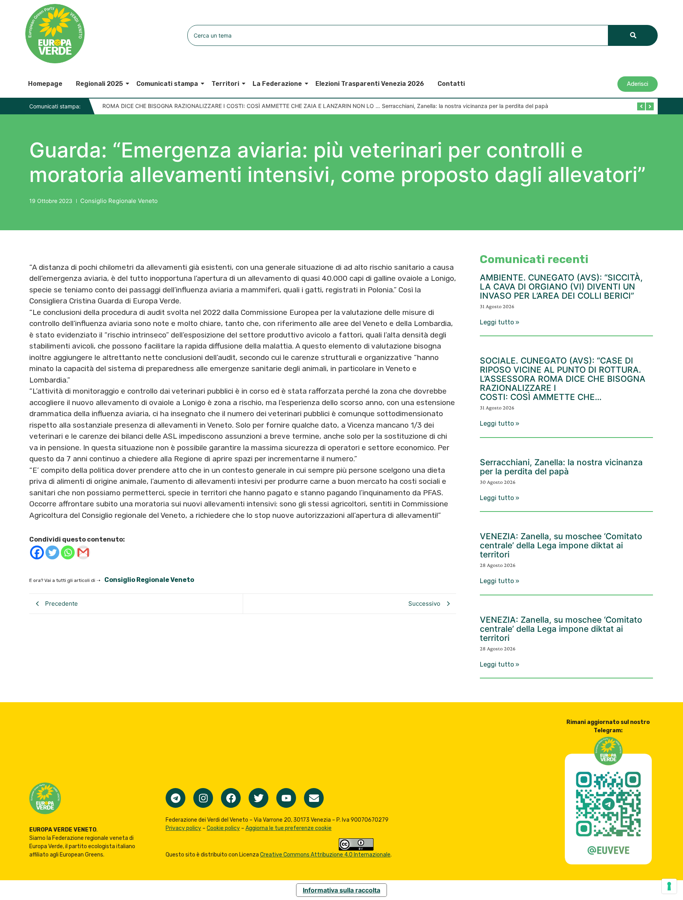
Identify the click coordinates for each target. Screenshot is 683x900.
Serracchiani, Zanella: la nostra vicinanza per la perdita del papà (217, 105)
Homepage (45, 83)
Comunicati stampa (167, 83)
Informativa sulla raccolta (341, 890)
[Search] (633, 35)
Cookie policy (223, 828)
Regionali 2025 (99, 83)
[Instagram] (203, 798)
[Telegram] (175, 798)
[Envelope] (314, 798)
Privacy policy (183, 828)
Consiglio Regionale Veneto (119, 201)
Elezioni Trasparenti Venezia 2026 (369, 83)
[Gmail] (83, 552)
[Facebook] (37, 552)
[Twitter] (52, 552)
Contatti (451, 83)
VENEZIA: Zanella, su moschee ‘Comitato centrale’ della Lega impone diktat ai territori (561, 545)
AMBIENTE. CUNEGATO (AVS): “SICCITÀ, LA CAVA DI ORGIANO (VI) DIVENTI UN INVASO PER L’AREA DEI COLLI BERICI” (561, 286)
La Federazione (277, 83)
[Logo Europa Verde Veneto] (55, 33)
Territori (225, 83)
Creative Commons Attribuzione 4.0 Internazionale (325, 854)
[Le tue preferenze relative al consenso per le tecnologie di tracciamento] (669, 886)
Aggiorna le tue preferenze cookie (288, 828)
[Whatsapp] (68, 552)
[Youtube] (286, 798)
